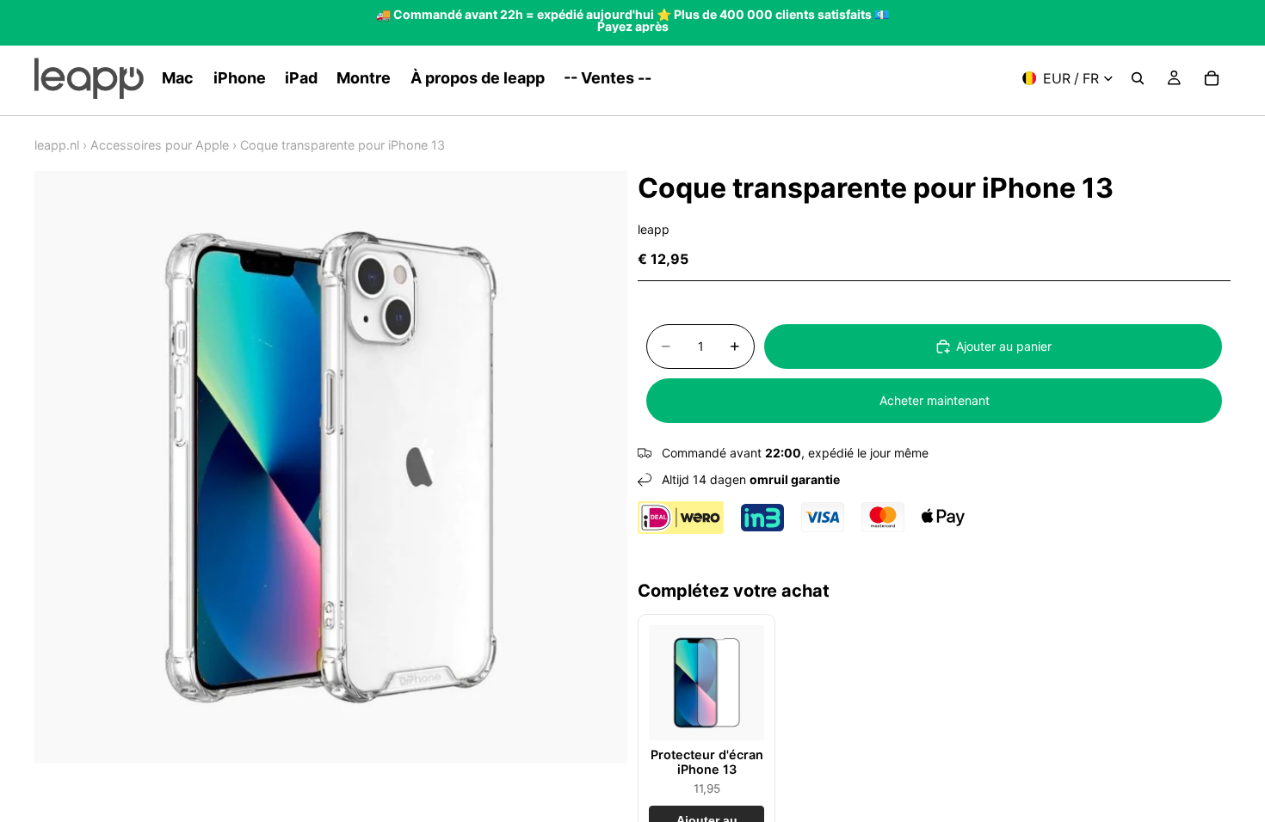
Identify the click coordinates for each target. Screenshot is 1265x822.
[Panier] (1212, 78)
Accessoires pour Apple (159, 145)
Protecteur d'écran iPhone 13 (707, 761)
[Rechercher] (1138, 78)
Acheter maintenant (934, 400)
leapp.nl (56, 145)
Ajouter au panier (1004, 346)
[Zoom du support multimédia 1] (330, 467)
